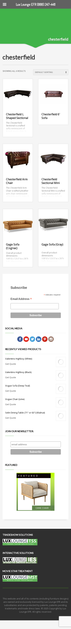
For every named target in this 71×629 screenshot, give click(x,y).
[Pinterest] (45, 339)
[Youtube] (26, 339)
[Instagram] (51, 339)
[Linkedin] (39, 339)
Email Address (21, 299)
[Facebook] (20, 339)
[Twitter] (32, 339)
